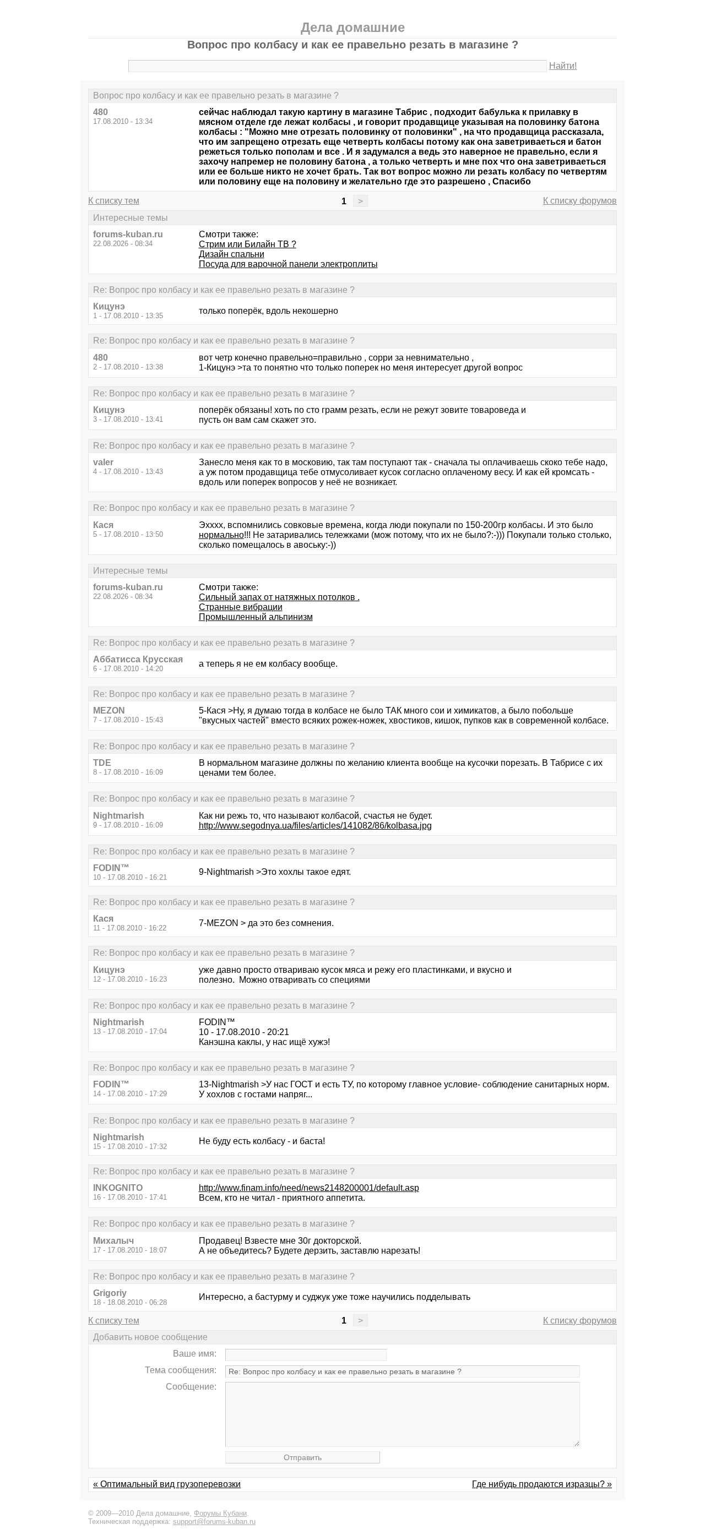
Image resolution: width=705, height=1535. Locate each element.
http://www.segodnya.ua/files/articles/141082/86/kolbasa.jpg (315, 825)
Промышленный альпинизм (256, 617)
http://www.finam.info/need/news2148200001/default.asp (309, 1188)
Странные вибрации (241, 607)
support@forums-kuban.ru (214, 1521)
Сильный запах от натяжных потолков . (279, 597)
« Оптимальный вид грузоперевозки (167, 1484)
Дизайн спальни (231, 254)
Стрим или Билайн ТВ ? (247, 244)
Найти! (563, 65)
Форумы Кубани (220, 1513)
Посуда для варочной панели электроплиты (288, 264)
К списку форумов (580, 200)
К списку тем (113, 200)
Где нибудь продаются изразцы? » (542, 1484)
